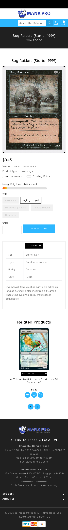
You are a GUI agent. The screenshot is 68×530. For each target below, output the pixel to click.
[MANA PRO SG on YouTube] (37, 3)
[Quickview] (27, 395)
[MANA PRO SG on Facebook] (24, 3)
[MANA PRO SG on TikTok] (43, 3)
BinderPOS (43, 516)
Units (5, 223)
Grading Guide (41, 176)
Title (4, 194)
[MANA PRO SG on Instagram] (30, 3)
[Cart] (63, 23)
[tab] (33, 246)
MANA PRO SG (34, 40)
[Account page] (56, 23)
